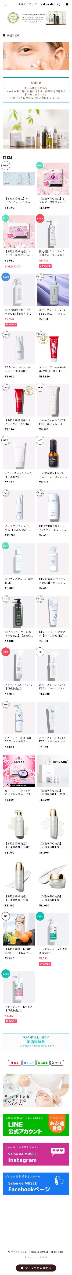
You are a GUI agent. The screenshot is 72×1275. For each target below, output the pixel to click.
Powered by (32, 1257)
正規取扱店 (13, 35)
